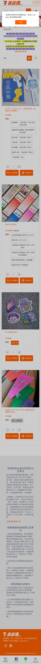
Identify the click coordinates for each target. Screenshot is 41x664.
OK (20, 22)
